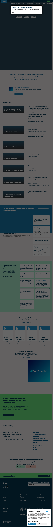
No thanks (38, 523)
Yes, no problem (32, 523)
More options (44, 523)
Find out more (39, 518)
